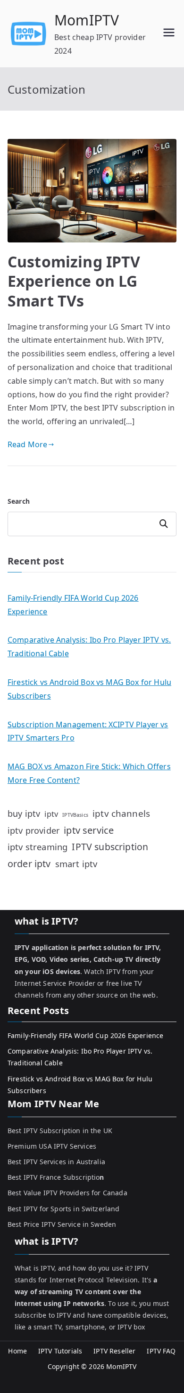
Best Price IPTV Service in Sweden (62, 1224)
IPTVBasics (75, 815)
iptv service (89, 830)
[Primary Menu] (168, 33)
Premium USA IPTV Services (52, 1146)
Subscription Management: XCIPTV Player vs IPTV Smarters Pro (88, 731)
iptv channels (121, 813)
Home (17, 1350)
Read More (27, 444)
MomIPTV (86, 20)
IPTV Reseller (114, 1350)
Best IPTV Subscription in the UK (60, 1130)
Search (19, 501)
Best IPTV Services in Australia (56, 1161)
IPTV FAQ (161, 1350)
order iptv (29, 863)
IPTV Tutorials (60, 1350)
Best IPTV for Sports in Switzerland (64, 1208)
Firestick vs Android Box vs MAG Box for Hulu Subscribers (89, 689)
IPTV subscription (110, 846)
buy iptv (24, 813)
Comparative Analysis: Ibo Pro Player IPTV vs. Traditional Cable (89, 647)
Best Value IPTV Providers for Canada (67, 1192)
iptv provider (33, 830)
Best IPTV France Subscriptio (56, 1177)
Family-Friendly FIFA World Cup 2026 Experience (73, 605)
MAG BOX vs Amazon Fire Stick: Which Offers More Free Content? (89, 773)
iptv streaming (37, 847)
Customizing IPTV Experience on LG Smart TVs (74, 281)
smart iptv (76, 864)
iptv (51, 814)
